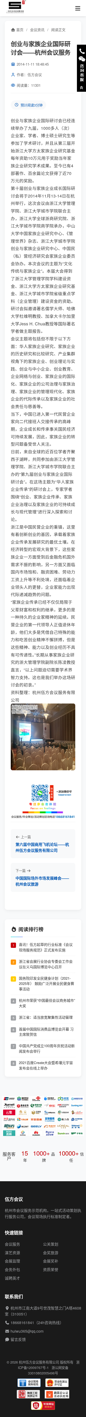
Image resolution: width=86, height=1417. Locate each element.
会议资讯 (37, 29)
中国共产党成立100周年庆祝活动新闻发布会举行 (47, 1048)
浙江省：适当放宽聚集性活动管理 (46, 1017)
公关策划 (50, 1244)
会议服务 (12, 1244)
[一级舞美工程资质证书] (28, 1394)
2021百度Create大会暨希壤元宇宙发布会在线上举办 (46, 1065)
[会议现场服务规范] (29, 1382)
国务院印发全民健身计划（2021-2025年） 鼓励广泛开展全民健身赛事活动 (46, 984)
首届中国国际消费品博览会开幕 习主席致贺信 (46, 1032)
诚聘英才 (12, 1278)
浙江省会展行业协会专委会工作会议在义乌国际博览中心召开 (46, 964)
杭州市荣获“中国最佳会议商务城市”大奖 (47, 1003)
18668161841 (22, 1322)
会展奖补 (50, 1261)
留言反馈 (18, 1339)
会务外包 (12, 1269)
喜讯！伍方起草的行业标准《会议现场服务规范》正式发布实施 (46, 947)
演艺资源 (12, 1252)
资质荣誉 (50, 1269)
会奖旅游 (50, 1252)
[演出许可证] (57, 1382)
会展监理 (12, 1261)
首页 (19, 29)
